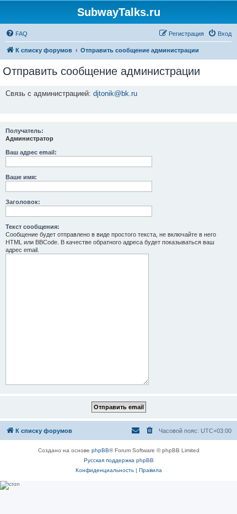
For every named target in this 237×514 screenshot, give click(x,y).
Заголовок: (23, 202)
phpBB (100, 450)
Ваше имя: (21, 177)
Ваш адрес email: (31, 152)
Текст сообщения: (33, 226)
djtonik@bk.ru (115, 93)
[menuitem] (17, 33)
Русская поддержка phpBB (119, 460)
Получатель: (25, 130)
